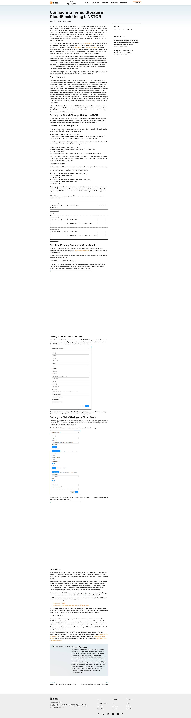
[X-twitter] (103, 714)
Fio (84, 595)
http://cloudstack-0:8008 (82, 250)
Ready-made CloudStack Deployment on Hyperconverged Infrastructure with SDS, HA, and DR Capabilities (126, 42)
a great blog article (91, 47)
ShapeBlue (78, 47)
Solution (86, 2)
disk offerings (88, 43)
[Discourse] (98, 714)
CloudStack (95, 2)
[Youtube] (117, 714)
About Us (105, 2)
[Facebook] (112, 714)
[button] (115, 29)
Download (123, 2)
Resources (114, 2)
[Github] (122, 714)
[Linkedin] (108, 714)
